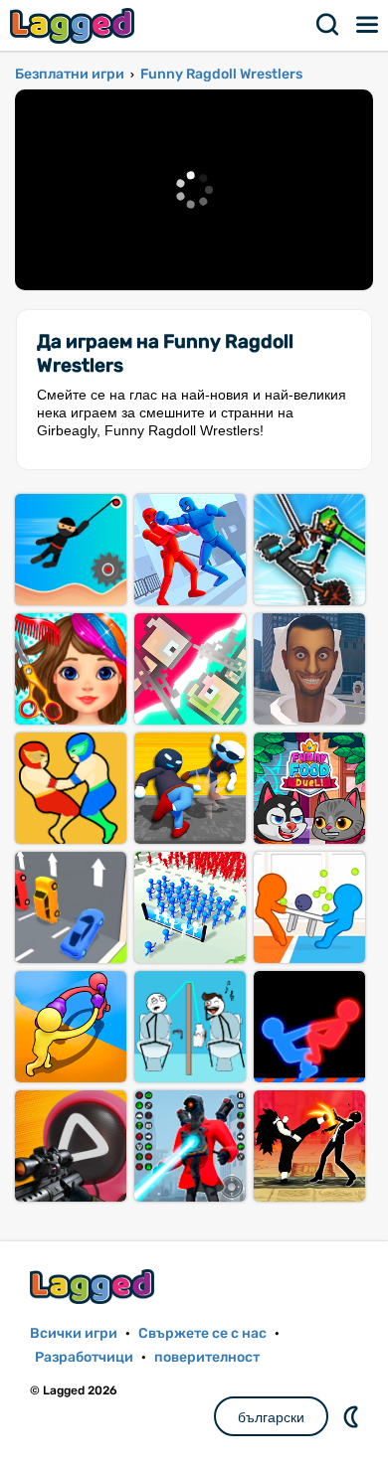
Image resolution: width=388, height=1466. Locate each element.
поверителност (207, 1357)
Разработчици (84, 1357)
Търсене (328, 25)
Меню (368, 25)
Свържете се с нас (202, 1333)
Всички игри (73, 1333)
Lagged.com (94, 1286)
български (271, 1417)
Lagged (74, 25)
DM (353, 1416)
